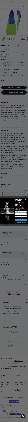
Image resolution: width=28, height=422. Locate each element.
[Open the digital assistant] (23, 416)
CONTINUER (20, 219)
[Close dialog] (26, 198)
